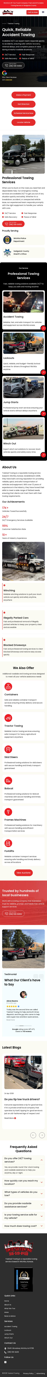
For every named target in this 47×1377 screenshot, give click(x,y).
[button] (43, 12)
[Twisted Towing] (5, 1362)
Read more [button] (11, 1020)
